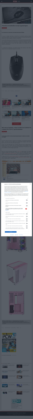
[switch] (26, 200)
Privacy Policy (21, 234)
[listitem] (16, 198)
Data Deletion (12, 234)
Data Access (16, 234)
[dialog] (16, 209)
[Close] (30, 184)
